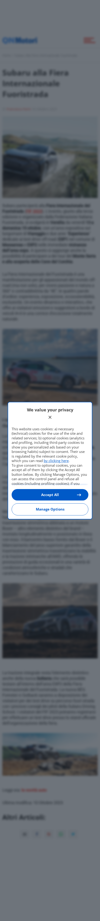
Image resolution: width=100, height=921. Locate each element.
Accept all (50, 494)
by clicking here (56, 460)
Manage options (50, 509)
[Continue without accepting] (50, 417)
